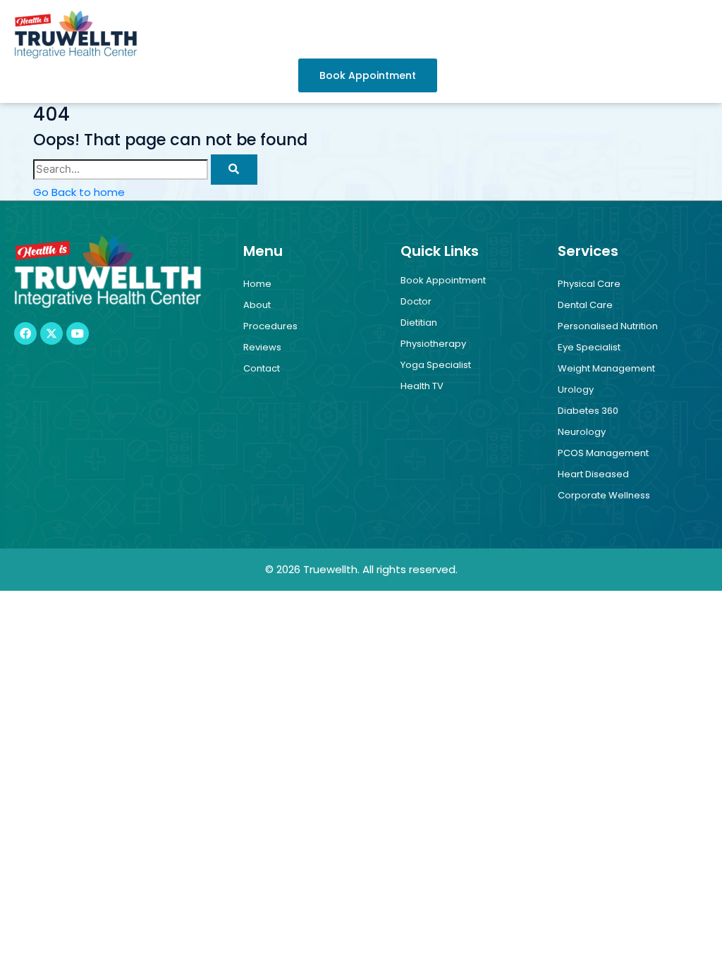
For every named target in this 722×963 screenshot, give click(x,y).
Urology (576, 389)
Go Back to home (79, 192)
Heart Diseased (593, 474)
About (257, 305)
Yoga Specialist (435, 365)
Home (257, 283)
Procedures (270, 326)
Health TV (421, 386)
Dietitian (418, 322)
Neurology (582, 431)
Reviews (262, 347)
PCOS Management (603, 453)
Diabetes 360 (588, 410)
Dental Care (585, 305)
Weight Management (606, 368)
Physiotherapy (433, 343)
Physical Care (589, 283)
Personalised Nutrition (608, 326)
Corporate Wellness (604, 495)
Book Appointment (443, 280)
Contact (261, 368)
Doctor (416, 301)
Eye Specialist (589, 347)
